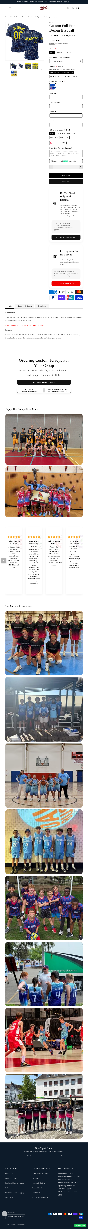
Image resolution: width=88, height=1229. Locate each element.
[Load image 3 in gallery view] (28, 66)
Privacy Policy (36, 1178)
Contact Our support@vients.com (30, 390)
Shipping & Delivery (39, 1183)
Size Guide (9, 1197)
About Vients (36, 1193)
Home (7, 17)
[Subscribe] (60, 1155)
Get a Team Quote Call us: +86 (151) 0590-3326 (58, 390)
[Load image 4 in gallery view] (35, 66)
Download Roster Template (44, 382)
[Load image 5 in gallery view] (14, 73)
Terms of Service (37, 1188)
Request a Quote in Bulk (66, 283)
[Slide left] (7, 69)
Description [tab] (42, 306)
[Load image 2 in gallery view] (21, 66)
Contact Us (9, 1173)
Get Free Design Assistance (66, 237)
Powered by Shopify (20, 1224)
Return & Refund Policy (40, 1173)
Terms (66, 2)
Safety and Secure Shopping (14, 1193)
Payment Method (11, 1178)
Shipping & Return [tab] (25, 306)
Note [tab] (10, 306)
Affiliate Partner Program (40, 1197)
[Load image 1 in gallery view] (14, 66)
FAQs (7, 1188)
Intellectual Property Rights (14, 1183)
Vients (12, 1224)
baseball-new (15, 17)
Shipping (52, 43)
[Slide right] (41, 69)
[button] (9, 8)
